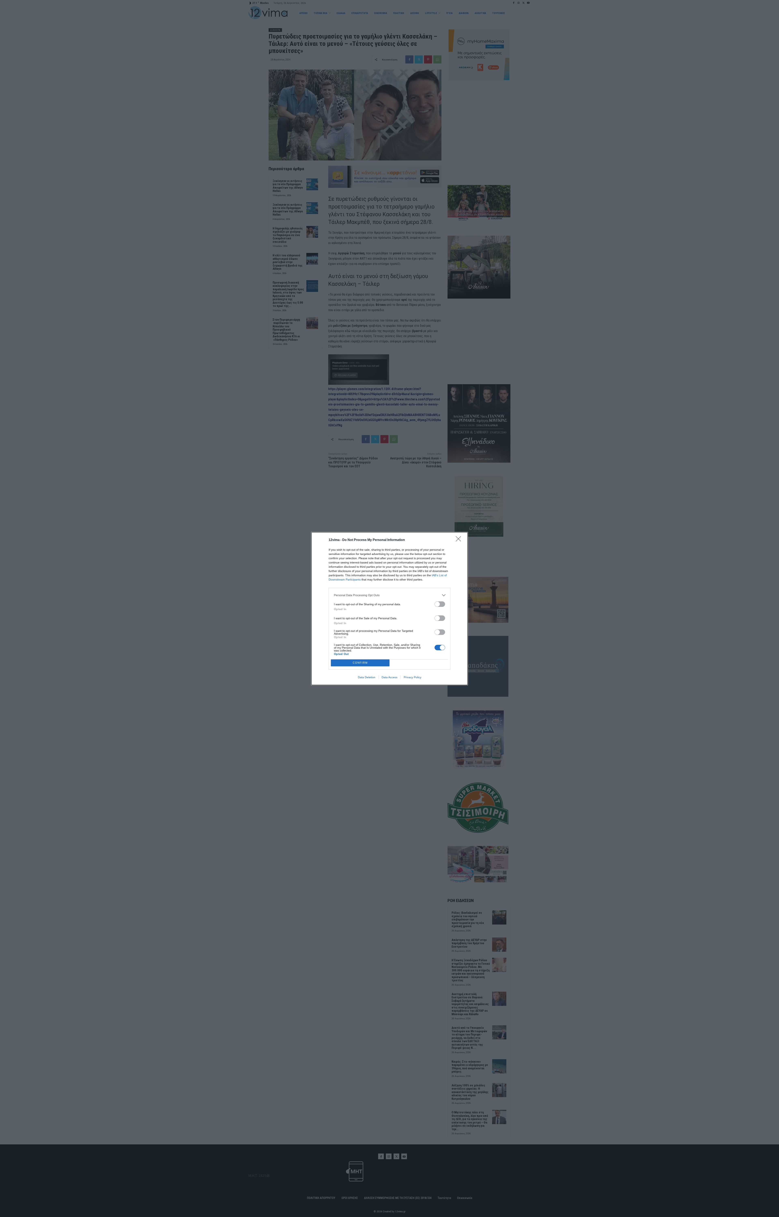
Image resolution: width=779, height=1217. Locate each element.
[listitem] (389, 595)
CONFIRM (360, 662)
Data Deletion (366, 677)
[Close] (460, 540)
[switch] (440, 604)
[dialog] (389, 608)
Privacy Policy (412, 677)
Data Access (389, 677)
